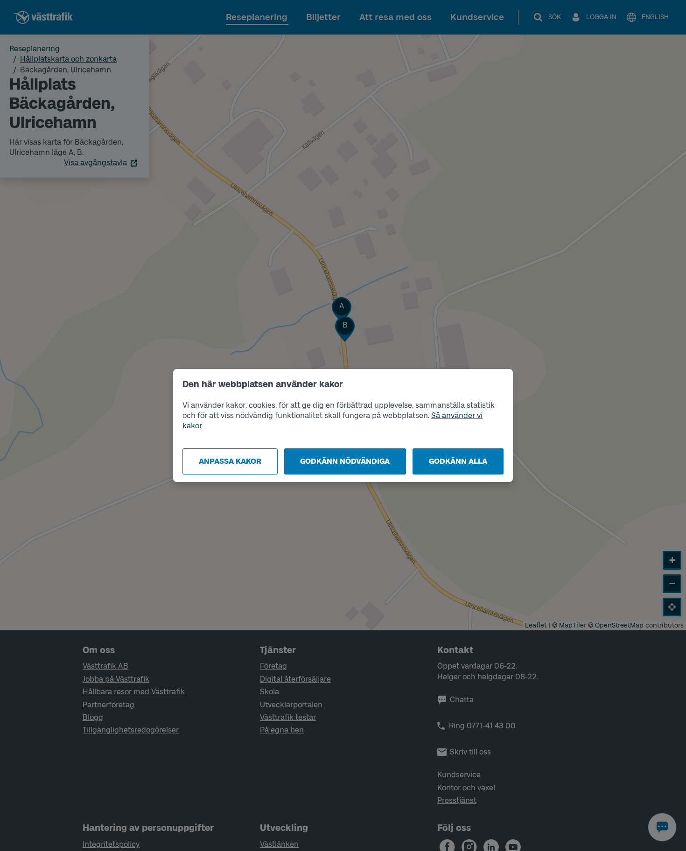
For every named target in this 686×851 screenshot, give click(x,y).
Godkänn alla (458, 461)
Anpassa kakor (230, 461)
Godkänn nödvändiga (345, 461)
